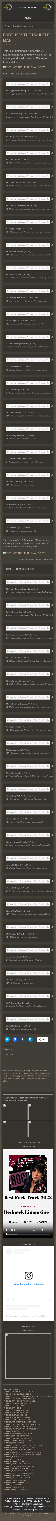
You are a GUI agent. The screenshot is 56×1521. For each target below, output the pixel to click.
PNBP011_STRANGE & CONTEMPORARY (19, 1466)
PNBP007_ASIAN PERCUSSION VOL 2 (18, 1475)
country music (45, 1073)
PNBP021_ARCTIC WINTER (14, 1443)
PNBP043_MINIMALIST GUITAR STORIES (19, 1392)
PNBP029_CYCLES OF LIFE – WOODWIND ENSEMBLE (24, 1424)
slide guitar (16, 1078)
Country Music (29, 1071)
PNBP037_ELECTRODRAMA (14, 1406)
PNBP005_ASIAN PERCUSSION (15, 1480)
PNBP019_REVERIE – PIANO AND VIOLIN (19, 1448)
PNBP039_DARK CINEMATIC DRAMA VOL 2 (20, 1401)
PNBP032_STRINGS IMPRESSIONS (17, 1417)
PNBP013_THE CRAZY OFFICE (15, 1462)
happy (17, 1076)
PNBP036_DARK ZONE (12, 1408)
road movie (7, 1078)
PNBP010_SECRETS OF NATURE (16, 1468)
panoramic (38, 1076)
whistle (5, 1081)
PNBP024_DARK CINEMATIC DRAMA (17, 1436)
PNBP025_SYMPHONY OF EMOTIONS (18, 1434)
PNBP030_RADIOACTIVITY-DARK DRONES (20, 1422)
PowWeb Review (29, 1516)
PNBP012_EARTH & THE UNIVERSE (17, 1464)
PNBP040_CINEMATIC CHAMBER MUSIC (19, 1399)
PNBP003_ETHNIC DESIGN (14, 1485)
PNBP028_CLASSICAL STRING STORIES (19, 1427)
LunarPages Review (11, 1516)
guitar (12, 1076)
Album (16, 1071)
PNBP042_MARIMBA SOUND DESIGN (18, 1394)
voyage (44, 1078)
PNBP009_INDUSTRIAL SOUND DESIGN (19, 1471)
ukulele (37, 1078)
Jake (25, 1513)
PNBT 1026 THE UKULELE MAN (15, 1073)
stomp (23, 1078)
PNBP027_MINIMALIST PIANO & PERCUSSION (21, 1429)
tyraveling (30, 1078)
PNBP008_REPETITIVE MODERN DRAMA (19, 1473)
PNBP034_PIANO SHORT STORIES (17, 1413)
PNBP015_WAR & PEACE (13, 1457)
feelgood (6, 1076)
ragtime (46, 1076)
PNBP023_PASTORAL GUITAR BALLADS (19, 1438)
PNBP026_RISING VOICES (13, 1431)
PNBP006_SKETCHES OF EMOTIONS (17, 1478)
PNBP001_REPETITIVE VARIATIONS (17, 1489)
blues (37, 1073)
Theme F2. (38, 1509)
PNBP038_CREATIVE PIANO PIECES (17, 1403)
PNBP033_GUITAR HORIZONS (15, 1415)
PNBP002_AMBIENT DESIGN (14, 1487)
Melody (31, 1076)
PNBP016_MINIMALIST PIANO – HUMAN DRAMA (22, 1455)
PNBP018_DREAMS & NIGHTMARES (17, 1450)
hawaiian (24, 1076)
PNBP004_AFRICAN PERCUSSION (16, 1482)
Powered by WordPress (23, 1509)
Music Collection (42, 1071)
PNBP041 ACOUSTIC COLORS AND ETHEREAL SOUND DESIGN (28, 1396)
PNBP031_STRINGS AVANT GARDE (17, 1420)
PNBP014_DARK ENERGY (13, 1459)
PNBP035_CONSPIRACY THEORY (16, 1410)
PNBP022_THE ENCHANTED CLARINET (18, 1441)
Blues (21, 1071)
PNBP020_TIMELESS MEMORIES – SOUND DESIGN (23, 1445)
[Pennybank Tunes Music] (28, 10)
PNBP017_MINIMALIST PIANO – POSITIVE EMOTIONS (24, 1452)
